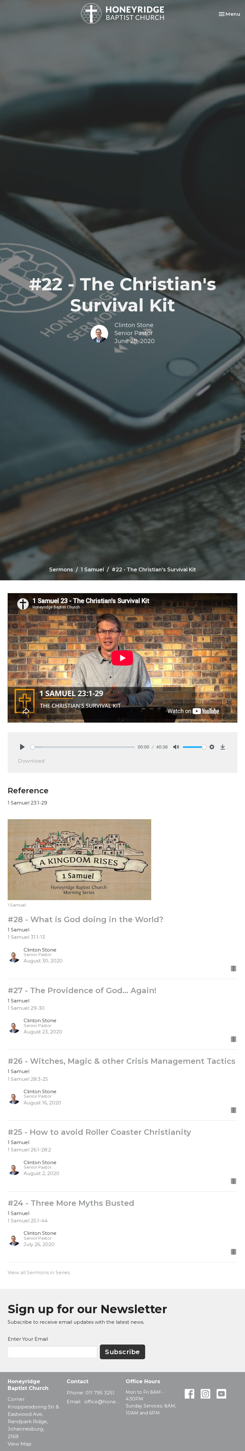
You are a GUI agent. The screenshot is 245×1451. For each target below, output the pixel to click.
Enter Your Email (28, 1339)
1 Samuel (92, 570)
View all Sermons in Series (39, 1272)
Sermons (61, 570)
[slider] (83, 747)
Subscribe (122, 1352)
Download (31, 761)
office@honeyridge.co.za (101, 1402)
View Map (20, 1444)
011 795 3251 (100, 1393)
